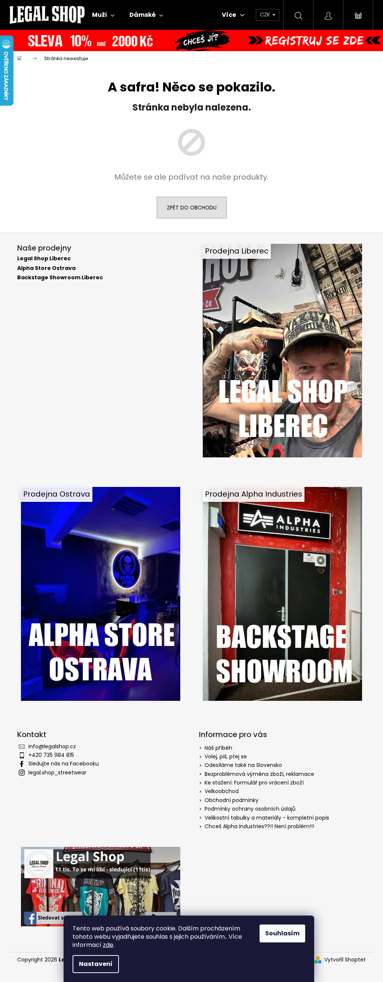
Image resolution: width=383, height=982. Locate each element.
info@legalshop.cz (52, 746)
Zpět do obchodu (192, 207)
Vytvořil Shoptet (345, 959)
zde (108, 945)
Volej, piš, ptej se (226, 756)
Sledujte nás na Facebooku (63, 763)
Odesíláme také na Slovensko (243, 765)
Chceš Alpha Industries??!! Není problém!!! (259, 826)
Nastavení (96, 964)
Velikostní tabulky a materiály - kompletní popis (267, 817)
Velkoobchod (222, 791)
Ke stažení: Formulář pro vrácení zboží (254, 782)
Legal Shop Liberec (44, 258)
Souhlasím (282, 933)
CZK (266, 14)
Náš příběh (218, 748)
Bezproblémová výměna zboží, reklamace (259, 774)
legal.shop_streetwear (57, 772)
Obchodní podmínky (231, 800)
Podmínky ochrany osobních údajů (250, 808)
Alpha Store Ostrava (46, 268)
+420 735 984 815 (51, 755)
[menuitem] (103, 15)
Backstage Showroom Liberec (60, 277)
